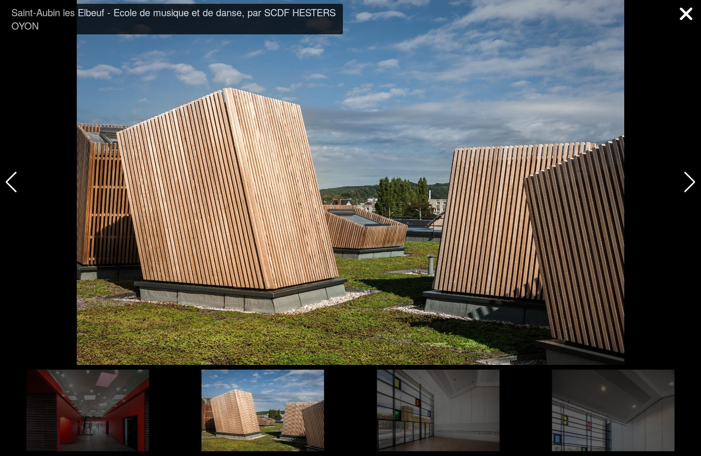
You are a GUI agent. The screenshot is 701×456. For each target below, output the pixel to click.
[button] (689, 182)
